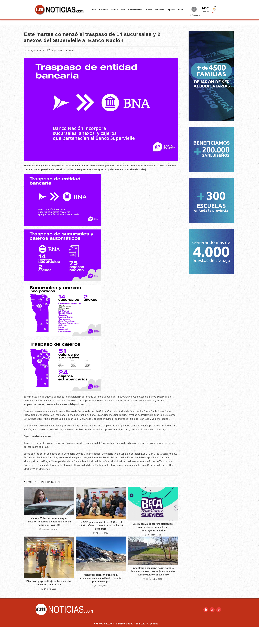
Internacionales (135, 10)
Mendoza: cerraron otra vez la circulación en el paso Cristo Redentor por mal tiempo (100, 578)
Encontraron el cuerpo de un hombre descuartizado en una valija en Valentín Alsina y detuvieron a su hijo (153, 571)
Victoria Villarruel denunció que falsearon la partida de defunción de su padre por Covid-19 (49, 521)
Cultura (148, 10)
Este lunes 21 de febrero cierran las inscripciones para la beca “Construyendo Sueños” (153, 527)
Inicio (93, 10)
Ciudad (114, 10)
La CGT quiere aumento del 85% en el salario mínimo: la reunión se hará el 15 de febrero (101, 525)
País (123, 10)
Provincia (103, 10)
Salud (180, 10)
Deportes (171, 10)
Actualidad (57, 50)
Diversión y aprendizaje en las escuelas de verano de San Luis (48, 583)
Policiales (159, 10)
